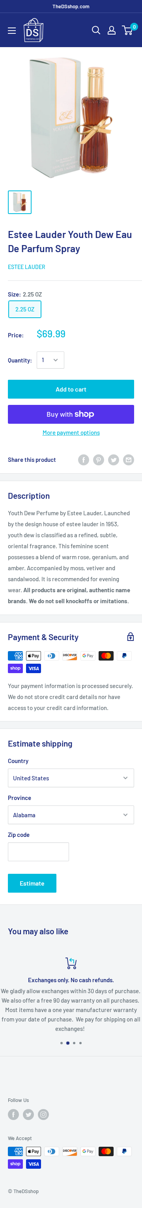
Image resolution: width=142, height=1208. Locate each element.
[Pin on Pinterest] (98, 459)
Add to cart (71, 389)
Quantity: (20, 360)
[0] (128, 30)
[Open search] (96, 30)
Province (19, 797)
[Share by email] (128, 459)
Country (18, 760)
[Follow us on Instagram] (43, 1114)
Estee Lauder (26, 267)
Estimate (32, 883)
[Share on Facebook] (83, 459)
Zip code (19, 834)
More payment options (71, 432)
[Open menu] (12, 30)
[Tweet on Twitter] (113, 459)
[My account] (112, 30)
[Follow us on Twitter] (28, 1114)
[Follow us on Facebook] (13, 1114)
